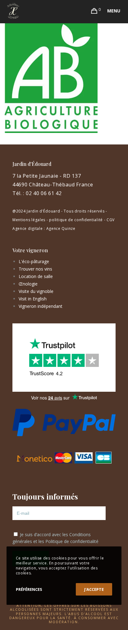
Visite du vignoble (36, 291)
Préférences (29, 589)
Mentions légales (28, 219)
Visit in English (33, 299)
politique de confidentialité (76, 219)
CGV (111, 219)
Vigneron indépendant (40, 306)
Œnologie (28, 284)
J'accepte (94, 589)
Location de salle (36, 276)
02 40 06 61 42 (44, 193)
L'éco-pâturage (34, 261)
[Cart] (94, 11)
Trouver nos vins (35, 269)
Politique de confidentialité (71, 541)
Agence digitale (27, 228)
